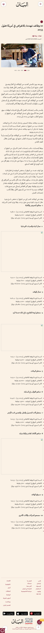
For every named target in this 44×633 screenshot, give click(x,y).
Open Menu (40, 4)
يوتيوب (39, 591)
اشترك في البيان (27, 588)
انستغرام (38, 588)
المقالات (8, 591)
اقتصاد (8, 581)
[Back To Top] (38, 627)
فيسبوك (38, 586)
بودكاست (7, 602)
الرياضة (8, 595)
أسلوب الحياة (6, 598)
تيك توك (38, 594)
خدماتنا (29, 583)
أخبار (9, 588)
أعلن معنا (29, 586)
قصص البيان (6, 605)
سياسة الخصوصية (26, 591)
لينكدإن (39, 583)
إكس (39, 581)
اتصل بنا (29, 581)
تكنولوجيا (7, 584)
